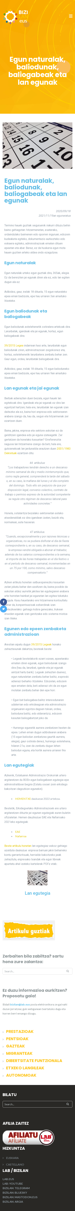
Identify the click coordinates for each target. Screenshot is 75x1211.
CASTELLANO (15, 1164)
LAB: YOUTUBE (13, 1183)
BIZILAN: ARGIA (13, 1201)
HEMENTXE (23, 798)
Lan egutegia (37, 893)
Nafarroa (20, 836)
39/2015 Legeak (41, 644)
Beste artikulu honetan (17, 845)
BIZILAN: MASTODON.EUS (20, 1197)
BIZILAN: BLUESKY (15, 1192)
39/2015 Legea (13, 345)
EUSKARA (12, 1157)
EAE (17, 831)
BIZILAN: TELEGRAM (16, 1188)
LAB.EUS (8, 1179)
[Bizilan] (16, 16)
